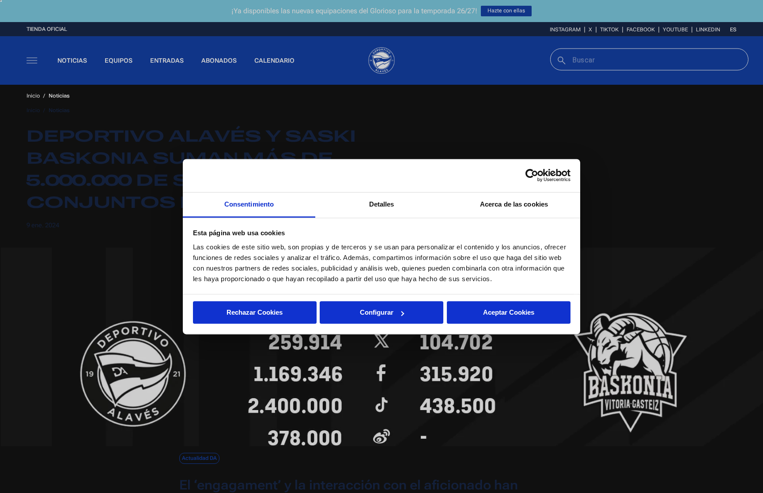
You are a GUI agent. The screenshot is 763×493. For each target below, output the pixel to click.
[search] (560, 59)
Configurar (376, 312)
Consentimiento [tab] (249, 204)
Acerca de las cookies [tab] (514, 204)
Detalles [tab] (381, 204)
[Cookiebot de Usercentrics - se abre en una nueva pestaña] (531, 175)
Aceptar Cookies (508, 312)
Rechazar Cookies (255, 312)
